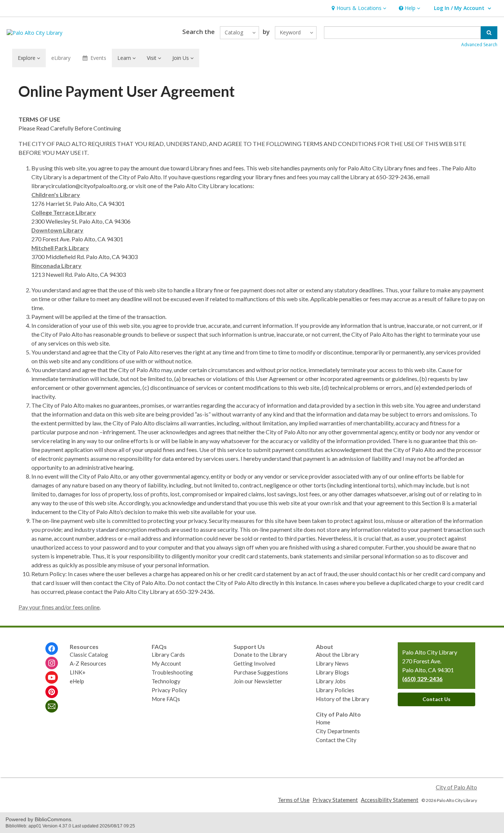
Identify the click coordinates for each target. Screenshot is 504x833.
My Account (166, 663)
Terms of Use (294, 799)
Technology (166, 681)
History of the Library (342, 699)
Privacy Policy (169, 690)
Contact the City (336, 740)
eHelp (77, 681)
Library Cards (168, 654)
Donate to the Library (260, 654)
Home (323, 722)
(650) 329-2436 (422, 678)
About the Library (337, 654)
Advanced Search (479, 44)
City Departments (338, 731)
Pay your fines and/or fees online (59, 607)
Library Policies (335, 690)
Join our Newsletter (258, 681)
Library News (332, 663)
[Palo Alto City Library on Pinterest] (51, 692)
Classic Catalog (89, 654)
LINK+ (78, 672)
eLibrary (60, 57)
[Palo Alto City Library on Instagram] (51, 663)
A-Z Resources (88, 663)
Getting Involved (254, 663)
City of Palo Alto (456, 787)
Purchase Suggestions (261, 672)
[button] (358, 8)
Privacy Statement (335, 799)
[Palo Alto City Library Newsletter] (51, 706)
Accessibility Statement (389, 799)
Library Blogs (332, 672)
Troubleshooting (172, 672)
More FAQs (166, 699)
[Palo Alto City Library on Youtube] (51, 677)
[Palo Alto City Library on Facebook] (51, 648)
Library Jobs (331, 681)
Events (98, 57)
